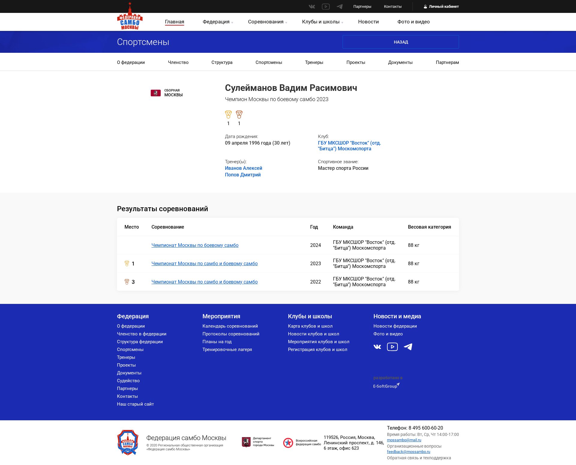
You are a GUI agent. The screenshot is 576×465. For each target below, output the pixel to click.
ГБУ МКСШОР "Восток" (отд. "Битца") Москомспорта (349, 146)
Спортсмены (269, 62)
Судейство (128, 380)
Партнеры (362, 6)
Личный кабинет (444, 6)
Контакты (393, 6)
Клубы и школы (321, 22)
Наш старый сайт (135, 404)
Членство (178, 62)
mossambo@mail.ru (404, 440)
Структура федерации (140, 341)
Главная (174, 22)
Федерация (216, 22)
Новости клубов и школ (313, 334)
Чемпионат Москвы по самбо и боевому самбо (205, 263)
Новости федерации (395, 326)
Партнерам (447, 62)
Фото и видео (414, 22)
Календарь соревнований (230, 326)
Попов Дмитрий (243, 175)
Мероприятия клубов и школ (319, 341)
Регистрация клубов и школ (317, 349)
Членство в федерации (141, 334)
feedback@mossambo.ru (408, 451)
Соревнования (266, 22)
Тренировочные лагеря (227, 349)
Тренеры (314, 62)
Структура (222, 62)
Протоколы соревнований (231, 334)
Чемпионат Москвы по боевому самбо (195, 245)
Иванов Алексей (243, 168)
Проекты (355, 62)
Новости (368, 22)
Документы (400, 62)
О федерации (131, 62)
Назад (401, 42)
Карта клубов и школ (310, 326)
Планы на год (217, 341)
